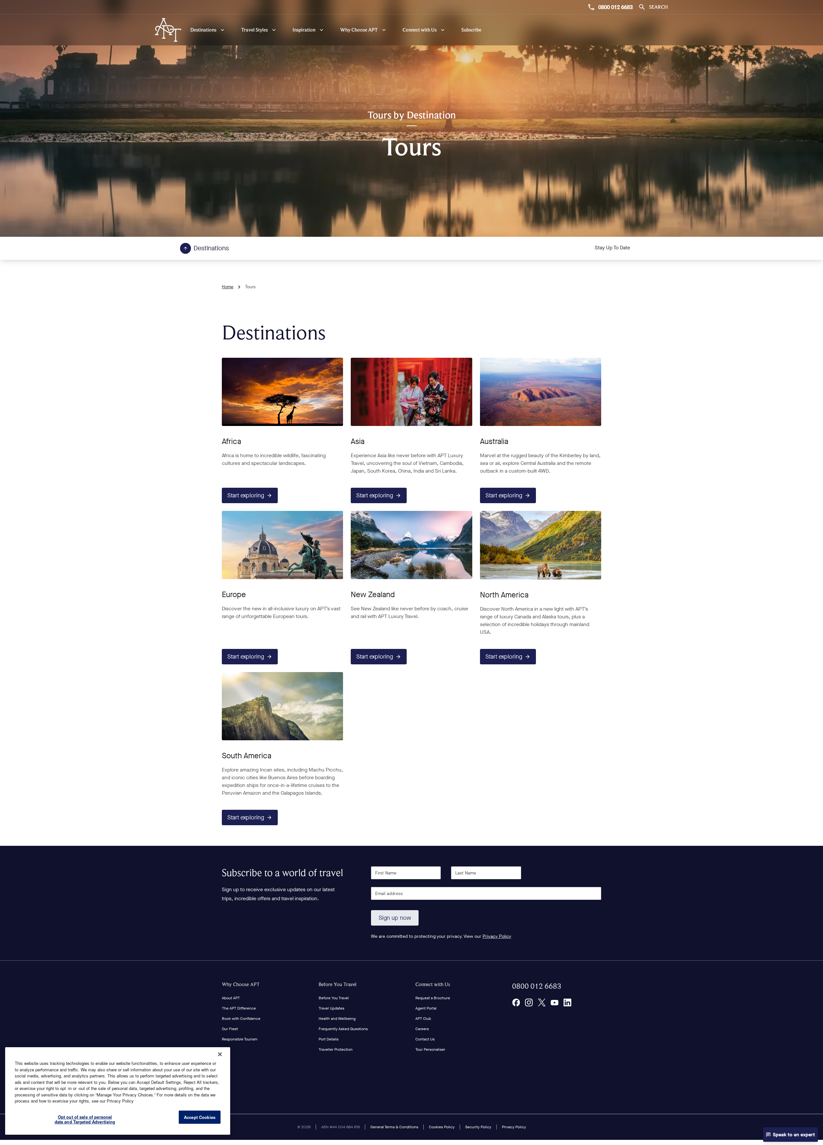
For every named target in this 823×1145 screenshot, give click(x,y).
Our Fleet (230, 1028)
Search (658, 7)
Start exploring (245, 495)
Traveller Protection (336, 1049)
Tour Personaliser (430, 1049)
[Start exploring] (282, 392)
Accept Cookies (199, 1117)
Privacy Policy (497, 936)
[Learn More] (516, 1002)
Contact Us (425, 1039)
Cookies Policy (442, 1127)
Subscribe (471, 30)
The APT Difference (239, 1008)
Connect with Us (432, 984)
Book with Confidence (241, 1018)
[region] (117, 1091)
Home (227, 287)
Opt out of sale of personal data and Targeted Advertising (85, 1119)
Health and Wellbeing (337, 1018)
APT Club (423, 1018)
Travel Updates (331, 1008)
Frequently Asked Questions (343, 1028)
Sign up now (395, 918)
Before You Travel (338, 984)
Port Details (329, 1039)
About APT (231, 998)
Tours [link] (250, 287)
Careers (422, 1028)
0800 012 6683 (615, 7)
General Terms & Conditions (394, 1127)
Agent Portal (426, 1008)
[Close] (220, 1054)
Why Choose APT (241, 984)
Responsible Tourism (240, 1039)
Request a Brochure (432, 998)
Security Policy (478, 1127)
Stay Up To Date (612, 247)
